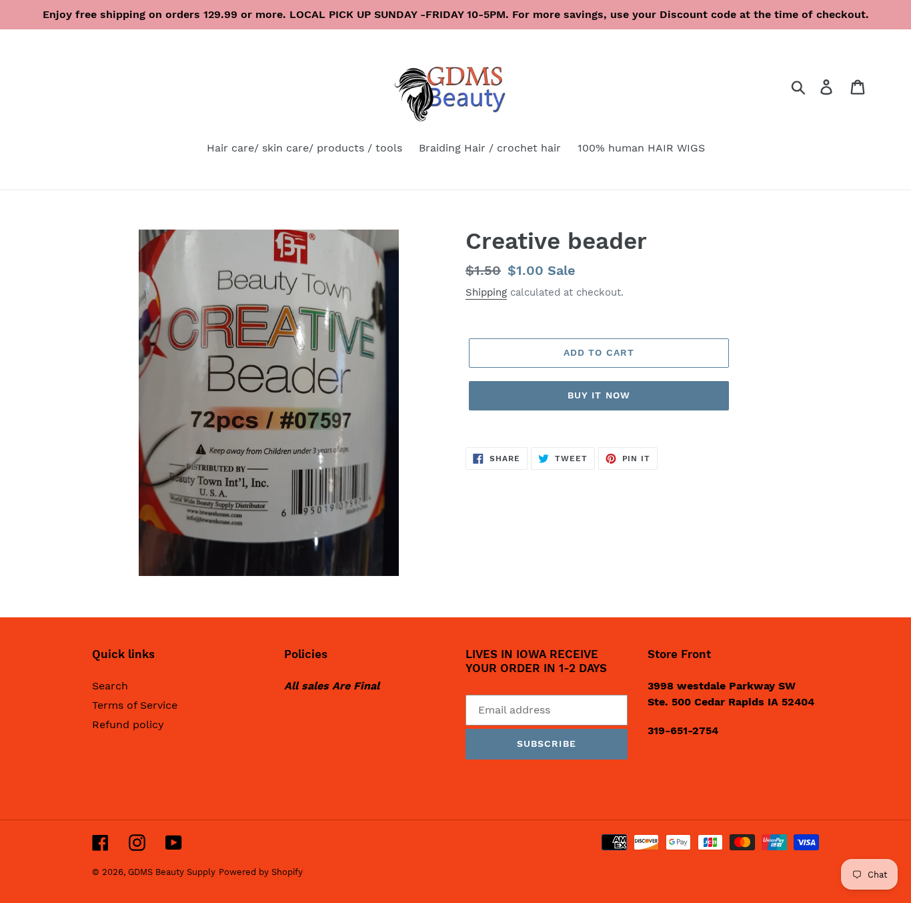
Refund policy (128, 724)
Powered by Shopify (261, 872)
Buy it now (599, 395)
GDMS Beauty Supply (171, 872)
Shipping (486, 292)
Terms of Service (134, 705)
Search (110, 685)
